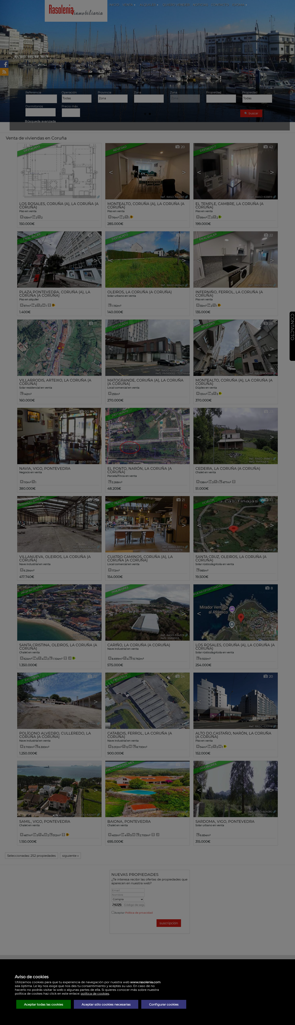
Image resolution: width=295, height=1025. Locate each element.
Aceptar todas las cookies (43, 1004)
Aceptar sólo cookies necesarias (106, 1004)
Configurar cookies (164, 1004)
